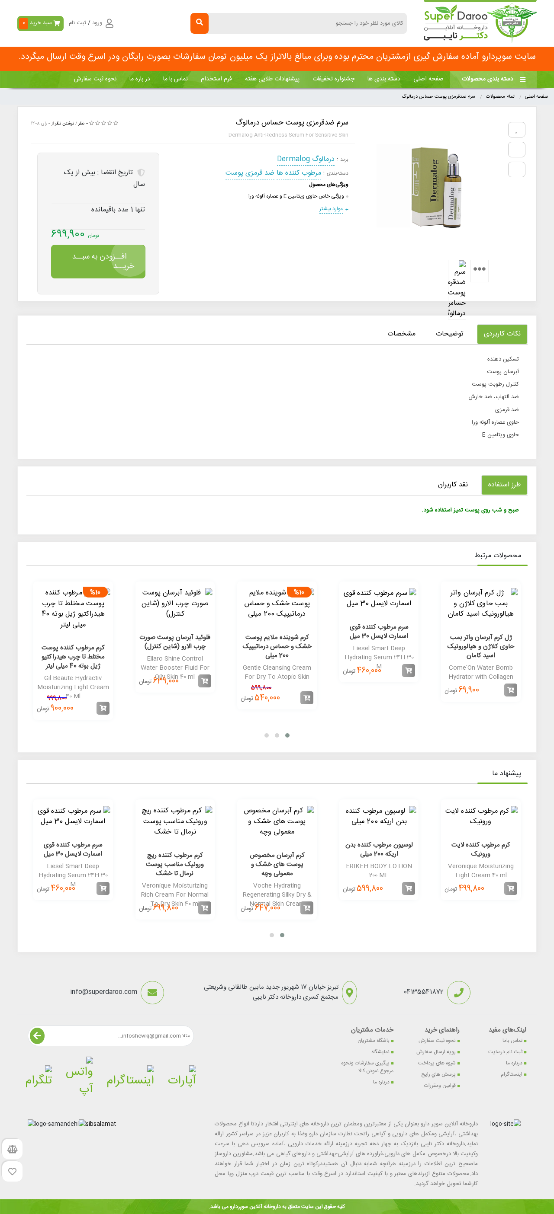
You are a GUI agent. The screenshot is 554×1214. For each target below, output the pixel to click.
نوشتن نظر (64, 123)
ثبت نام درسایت (505, 1052)
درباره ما (514, 1063)
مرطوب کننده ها (299, 173)
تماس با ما (175, 79)
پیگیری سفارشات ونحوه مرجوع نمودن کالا (367, 1067)
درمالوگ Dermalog (306, 159)
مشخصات (401, 334)
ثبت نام (77, 23)
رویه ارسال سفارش (436, 1052)
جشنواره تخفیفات (333, 79)
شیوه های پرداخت (437, 1063)
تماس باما (512, 1040)
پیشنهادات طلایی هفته (272, 79)
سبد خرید (37, 23)
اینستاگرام (511, 1074)
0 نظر (83, 123)
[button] (287, 735)
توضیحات (450, 334)
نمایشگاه (380, 1052)
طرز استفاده (504, 485)
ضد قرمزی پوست (249, 173)
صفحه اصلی (428, 79)
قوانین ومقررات (440, 1085)
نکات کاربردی (502, 334)
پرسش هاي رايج (438, 1074)
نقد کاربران (453, 485)
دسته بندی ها (383, 79)
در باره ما (139, 79)
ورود (97, 23)
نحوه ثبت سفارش (95, 79)
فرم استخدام (216, 79)
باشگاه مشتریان (374, 1040)
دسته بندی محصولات (487, 79)
